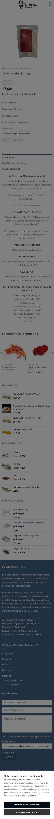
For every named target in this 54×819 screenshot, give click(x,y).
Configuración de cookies (27, 812)
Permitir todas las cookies (27, 804)
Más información (29, 796)
